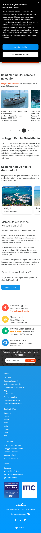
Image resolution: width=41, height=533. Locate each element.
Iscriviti (30, 360)
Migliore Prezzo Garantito (19, 311)
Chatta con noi (12, 477)
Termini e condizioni (11, 397)
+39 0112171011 (13, 471)
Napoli (6, 432)
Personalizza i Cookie (20, 54)
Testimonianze (9, 393)
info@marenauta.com (15, 474)
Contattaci (7, 468)
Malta (6, 426)
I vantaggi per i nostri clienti (14, 387)
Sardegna (7, 413)
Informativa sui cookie (20, 24)
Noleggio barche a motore (13, 448)
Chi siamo (7, 377)
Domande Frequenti (11, 381)
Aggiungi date (10, 287)
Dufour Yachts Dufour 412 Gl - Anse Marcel (14, 112)
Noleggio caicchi (10, 455)
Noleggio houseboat (11, 458)
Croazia (6, 416)
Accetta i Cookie (20, 47)
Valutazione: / (22, 332)
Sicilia (6, 422)
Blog (5, 390)
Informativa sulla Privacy (13, 403)
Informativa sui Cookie (12, 400)
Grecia (6, 419)
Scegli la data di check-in (10, 83)
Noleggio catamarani (11, 451)
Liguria (6, 429)
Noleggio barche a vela (12, 445)
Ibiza (5, 435)
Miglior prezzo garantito (12, 384)
